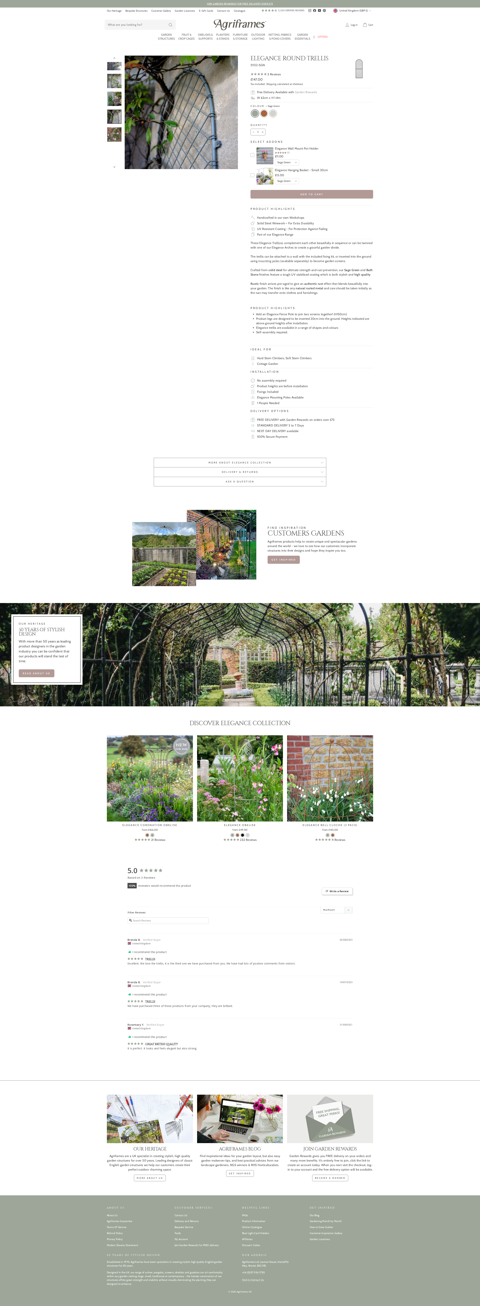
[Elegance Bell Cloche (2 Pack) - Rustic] (332, 835)
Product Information (254, 1221)
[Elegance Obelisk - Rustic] (237, 835)
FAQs (245, 1215)
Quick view (150, 817)
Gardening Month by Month (326, 1221)
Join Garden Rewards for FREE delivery (197, 1245)
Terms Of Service (116, 1227)
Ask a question (240, 481)
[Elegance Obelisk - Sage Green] (232, 835)
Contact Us (223, 10)
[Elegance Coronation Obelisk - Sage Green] (152, 835)
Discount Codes (251, 1245)
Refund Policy (115, 1233)
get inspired (240, 1173)
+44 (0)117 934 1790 (253, 1272)
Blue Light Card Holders (255, 1233)
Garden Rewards (306, 92)
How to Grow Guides (321, 1227)
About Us (112, 1215)
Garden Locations (185, 10)
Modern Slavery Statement (122, 1245)
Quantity (259, 125)
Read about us (36, 673)
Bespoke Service (184, 1227)
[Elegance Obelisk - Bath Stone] (247, 835)
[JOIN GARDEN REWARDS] (330, 1119)
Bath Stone (273, 113)
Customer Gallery (161, 10)
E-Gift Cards (206, 10)
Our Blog (315, 1215)
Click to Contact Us (253, 1279)
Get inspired (284, 559)
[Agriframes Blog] (240, 1119)
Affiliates (247, 1239)
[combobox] (140, 25)
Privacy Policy (115, 1239)
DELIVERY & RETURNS (240, 472)
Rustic (264, 113)
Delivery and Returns (187, 1221)
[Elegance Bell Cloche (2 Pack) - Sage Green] (327, 835)
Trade (178, 1233)
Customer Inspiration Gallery (326, 1233)
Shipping (271, 83)
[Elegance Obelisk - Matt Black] (242, 835)
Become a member (330, 1178)
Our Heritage (114, 10)
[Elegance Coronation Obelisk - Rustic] (147, 835)
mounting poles (269, 261)
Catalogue (239, 10)
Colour (265, 106)
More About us (150, 1178)
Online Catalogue (252, 1227)
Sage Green (255, 113)
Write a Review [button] (339, 891)
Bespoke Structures (136, 10)
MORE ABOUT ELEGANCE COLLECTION (240, 462)
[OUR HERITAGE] (150, 1119)
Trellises (277, 243)
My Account (181, 1239)
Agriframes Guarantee (119, 1221)
